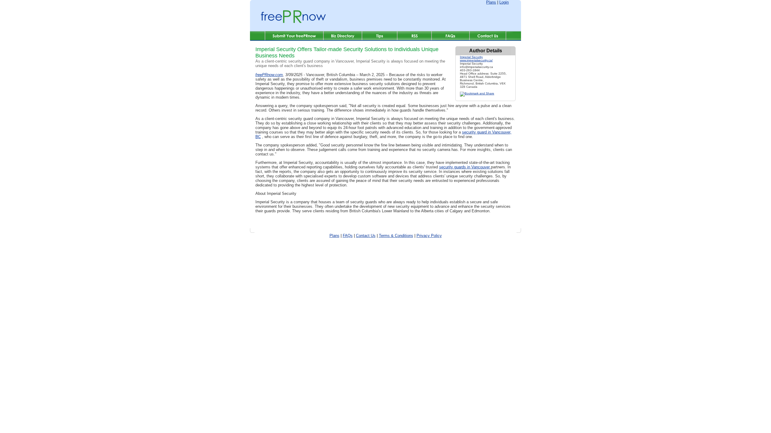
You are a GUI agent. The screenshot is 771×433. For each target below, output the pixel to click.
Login (504, 2)
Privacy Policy (429, 235)
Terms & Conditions (396, 235)
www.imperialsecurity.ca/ (476, 60)
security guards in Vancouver (465, 167)
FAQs (348, 235)
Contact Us (366, 235)
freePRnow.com (269, 74)
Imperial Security (471, 57)
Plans (491, 2)
